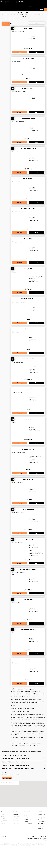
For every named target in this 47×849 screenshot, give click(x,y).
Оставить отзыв (7, 778)
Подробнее (19, 82)
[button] (27, 6)
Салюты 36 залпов (13, 18)
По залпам (7, 18)
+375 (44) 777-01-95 (20, 2)
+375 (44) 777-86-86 (20, 1)
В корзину (19, 52)
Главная (3, 18)
